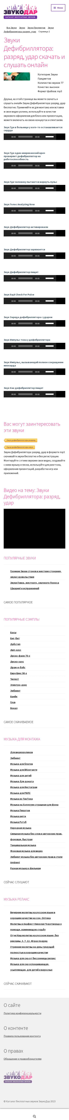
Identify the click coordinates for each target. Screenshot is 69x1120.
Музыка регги (18, 816)
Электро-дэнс (18, 684)
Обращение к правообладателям (22, 1058)
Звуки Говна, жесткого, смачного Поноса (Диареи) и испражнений (34, 585)
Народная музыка (20, 827)
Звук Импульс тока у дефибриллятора (27, 339)
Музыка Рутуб (18, 822)
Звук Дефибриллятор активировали (26, 227)
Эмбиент (15, 690)
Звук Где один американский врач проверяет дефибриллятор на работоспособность (24, 156)
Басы (13, 632)
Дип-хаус (15, 649)
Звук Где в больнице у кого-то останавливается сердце (33, 129)
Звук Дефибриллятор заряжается (24, 249)
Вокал (13, 708)
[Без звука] (43, 136)
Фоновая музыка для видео (26, 851)
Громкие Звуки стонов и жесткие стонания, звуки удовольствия (35, 574)
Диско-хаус (17, 661)
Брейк (13, 696)
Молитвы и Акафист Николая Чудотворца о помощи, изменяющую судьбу (36, 926)
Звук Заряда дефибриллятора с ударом (28, 317)
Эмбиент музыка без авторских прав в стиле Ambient (36, 859)
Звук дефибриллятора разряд (21, 440)
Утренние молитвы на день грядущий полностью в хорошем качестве (32, 949)
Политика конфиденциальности (22, 1013)
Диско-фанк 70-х (20, 655)
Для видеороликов (21, 752)
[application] (30, 136)
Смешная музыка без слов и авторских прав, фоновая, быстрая (36, 836)
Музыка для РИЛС (20, 793)
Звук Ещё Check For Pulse (19, 294)
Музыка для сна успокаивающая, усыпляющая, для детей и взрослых (31, 966)
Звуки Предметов (36, 27)
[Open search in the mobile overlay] (34, 1116)
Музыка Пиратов (20, 810)
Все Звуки (12, 27)
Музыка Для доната (22, 781)
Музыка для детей (20, 775)
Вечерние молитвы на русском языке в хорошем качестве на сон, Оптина (32, 915)
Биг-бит (15, 638)
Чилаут (14, 679)
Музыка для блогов (21, 763)
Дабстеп (15, 644)
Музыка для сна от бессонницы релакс (33, 958)
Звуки (22, 27)
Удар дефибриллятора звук (20, 447)
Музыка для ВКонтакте (23, 769)
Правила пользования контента (22, 1036)
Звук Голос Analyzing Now (19, 204)
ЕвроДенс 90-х (18, 673)
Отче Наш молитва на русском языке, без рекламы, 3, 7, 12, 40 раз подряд (34, 938)
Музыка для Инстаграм (23, 787)
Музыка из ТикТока (21, 798)
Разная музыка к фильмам (25, 868)
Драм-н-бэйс (17, 667)
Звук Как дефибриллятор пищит (23, 387)
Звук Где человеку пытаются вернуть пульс (30, 181)
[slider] (50, 136)
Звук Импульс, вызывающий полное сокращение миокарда (33, 364)
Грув (12, 702)
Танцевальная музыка (23, 845)
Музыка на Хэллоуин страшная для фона (34, 804)
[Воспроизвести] (7, 136)
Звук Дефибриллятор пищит (21, 272)
